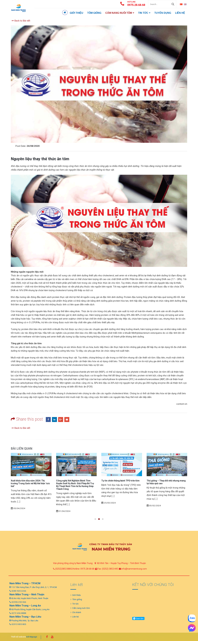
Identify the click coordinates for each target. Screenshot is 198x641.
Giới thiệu (76, 13)
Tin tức (143, 13)
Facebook (48, 419)
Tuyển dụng (162, 13)
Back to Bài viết (22, 20)
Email (66, 419)
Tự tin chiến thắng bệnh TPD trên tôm (120, 480)
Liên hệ (180, 13)
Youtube (52, 637)
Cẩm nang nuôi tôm (118, 13)
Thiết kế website (18, 636)
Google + (60, 419)
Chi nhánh (76, 612)
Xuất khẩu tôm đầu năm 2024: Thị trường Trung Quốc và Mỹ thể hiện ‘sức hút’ (30, 483)
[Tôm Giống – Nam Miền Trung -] (18, 8)
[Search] (173, 4)
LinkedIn (54, 419)
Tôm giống (94, 13)
